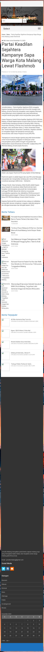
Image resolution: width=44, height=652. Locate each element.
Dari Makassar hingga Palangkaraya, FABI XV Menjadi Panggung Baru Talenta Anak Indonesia (26, 241)
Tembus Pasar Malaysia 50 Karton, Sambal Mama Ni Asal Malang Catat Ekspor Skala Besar (26, 230)
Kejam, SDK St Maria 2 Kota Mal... (21, 330)
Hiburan (4, 584)
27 (16, 635)
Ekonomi (4, 580)
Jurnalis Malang (16, 11)
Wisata (4, 608)
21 (22, 632)
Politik (3, 600)
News (8, 34)
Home (3, 34)
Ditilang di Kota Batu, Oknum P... (21, 353)
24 (39, 632)
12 (10, 628)
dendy (19, 72)
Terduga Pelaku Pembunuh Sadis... (21, 364)
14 (22, 628)
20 (16, 632)
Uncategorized (6, 604)
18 (4, 632)
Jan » (7, 640)
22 (28, 632)
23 (33, 632)
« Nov (3, 640)
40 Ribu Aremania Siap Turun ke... (21, 319)
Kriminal (4, 588)
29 (28, 635)
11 (4, 628)
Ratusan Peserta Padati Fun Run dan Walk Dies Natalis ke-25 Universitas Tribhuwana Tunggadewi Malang (26, 264)
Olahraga (4, 596)
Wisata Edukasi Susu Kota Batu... (21, 342)
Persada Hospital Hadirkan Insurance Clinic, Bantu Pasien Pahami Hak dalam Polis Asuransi (26, 219)
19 (10, 632)
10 (39, 624)
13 (16, 628)
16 (33, 628)
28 (22, 635)
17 (39, 628)
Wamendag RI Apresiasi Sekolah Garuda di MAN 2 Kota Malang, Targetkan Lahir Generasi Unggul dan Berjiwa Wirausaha (26, 286)
